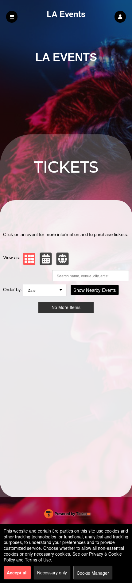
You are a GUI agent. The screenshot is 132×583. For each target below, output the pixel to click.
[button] (120, 17)
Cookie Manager (93, 573)
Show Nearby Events (94, 290)
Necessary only (52, 572)
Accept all (17, 572)
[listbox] (44, 290)
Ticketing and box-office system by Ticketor (67, 515)
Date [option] (32, 290)
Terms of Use (38, 560)
